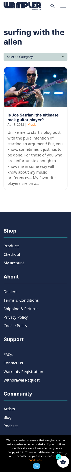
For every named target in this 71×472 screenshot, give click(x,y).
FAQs (8, 354)
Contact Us (13, 363)
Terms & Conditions (21, 300)
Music (31, 124)
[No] (66, 454)
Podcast (11, 425)
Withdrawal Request (22, 380)
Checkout (12, 254)
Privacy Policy (16, 317)
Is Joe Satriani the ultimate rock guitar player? (33, 117)
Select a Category (20, 57)
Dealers (10, 291)
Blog (8, 417)
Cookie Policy (15, 325)
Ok (36, 466)
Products (12, 246)
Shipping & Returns (21, 308)
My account (14, 262)
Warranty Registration (23, 371)
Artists (9, 408)
